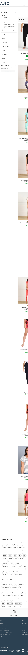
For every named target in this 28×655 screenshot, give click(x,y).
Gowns (15, 550)
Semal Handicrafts (5, 587)
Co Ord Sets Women (18, 552)
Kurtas (20, 550)
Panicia (18, 592)
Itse (15, 584)
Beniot (19, 600)
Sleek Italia (21, 584)
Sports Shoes (5, 577)
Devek (15, 606)
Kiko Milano (12, 592)
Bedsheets (5, 574)
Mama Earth (5, 563)
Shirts (10, 550)
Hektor (3, 595)
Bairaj (8, 600)
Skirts (10, 571)
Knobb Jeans (4, 592)
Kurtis (21, 544)
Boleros (4, 571)
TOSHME (5, 9)
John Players (14, 590)
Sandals (4, 558)
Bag (13, 542)
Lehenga (21, 558)
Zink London (4, 581)
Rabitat (23, 592)
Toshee (21, 595)
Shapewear (16, 560)
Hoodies (4, 555)
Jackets (4, 544)
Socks (11, 552)
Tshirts (15, 558)
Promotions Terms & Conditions (6, 632)
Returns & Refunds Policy (4, 630)
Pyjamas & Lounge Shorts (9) (9, 27)
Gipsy (20, 590)
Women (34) (6, 17)
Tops (10, 560)
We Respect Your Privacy (4, 627)
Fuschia (24, 600)
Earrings (10, 544)
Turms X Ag (15, 595)
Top (14, 571)
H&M (9, 569)
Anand (16, 598)
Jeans (15, 555)
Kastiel (3, 600)
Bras (19, 555)
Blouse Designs (19, 542)
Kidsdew (9, 606)
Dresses (15, 544)
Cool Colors (12, 581)
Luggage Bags (15, 569)
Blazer (4, 542)
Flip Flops (5, 560)
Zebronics (23, 581)
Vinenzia (21, 598)
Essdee (3, 590)
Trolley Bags (22, 569)
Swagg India (4, 584)
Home (1, 9)
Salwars (17, 563)
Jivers (21, 587)
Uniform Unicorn (18, 603)
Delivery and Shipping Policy (5, 634)
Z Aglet (20, 606)
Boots (9, 542)
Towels (11, 574)
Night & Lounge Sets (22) (9, 24)
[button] (8, 12)
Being (3, 603)
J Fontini (3, 598)
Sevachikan (10, 598)
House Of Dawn (10, 603)
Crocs (25, 566)
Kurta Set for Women (7, 547)
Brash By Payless (14, 587)
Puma (20, 566)
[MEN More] (26, 5)
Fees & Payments (3, 628)
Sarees (10, 555)
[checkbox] (8, 17)
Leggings (11, 563)
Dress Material (5, 566)
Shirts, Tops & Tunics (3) (9, 30)
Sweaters (4, 550)
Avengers (9, 595)
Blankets (14, 547)
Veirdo (18, 581)
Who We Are (2, 623)
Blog (1, 636)
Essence (3, 606)
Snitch (4, 569)
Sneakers (22, 560)
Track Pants (5, 552)
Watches (10, 558)
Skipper (13, 600)
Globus (10, 584)
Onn (8, 590)
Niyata (25, 590)
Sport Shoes (21, 547)
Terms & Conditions (3, 625)
